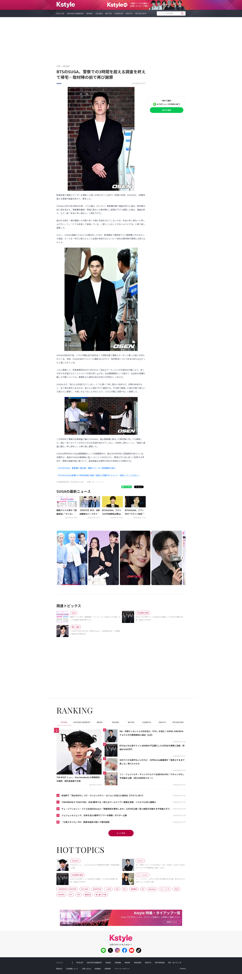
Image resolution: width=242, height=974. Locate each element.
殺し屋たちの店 (101, 894)
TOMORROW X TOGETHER (67, 889)
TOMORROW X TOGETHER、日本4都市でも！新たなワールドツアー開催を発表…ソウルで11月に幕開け (109, 802)
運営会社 (59, 969)
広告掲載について (72, 969)
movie (108, 13)
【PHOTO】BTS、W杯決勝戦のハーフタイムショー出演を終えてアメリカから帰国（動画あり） (89, 512)
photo (129, 13)
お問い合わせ (86, 969)
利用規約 (98, 969)
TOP (58, 66)
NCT (70, 894)
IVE (143, 889)
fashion (118, 13)
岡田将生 (88, 894)
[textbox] (171, 13)
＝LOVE (108, 889)
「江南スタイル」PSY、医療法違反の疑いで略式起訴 (86, 821)
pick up (60, 13)
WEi (117, 889)
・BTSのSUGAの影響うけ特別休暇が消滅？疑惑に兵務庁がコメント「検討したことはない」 (98, 475)
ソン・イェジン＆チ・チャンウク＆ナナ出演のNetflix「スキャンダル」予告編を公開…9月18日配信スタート (152, 776)
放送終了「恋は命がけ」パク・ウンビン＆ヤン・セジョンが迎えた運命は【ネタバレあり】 (103, 795)
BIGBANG (61, 894)
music (90, 13)
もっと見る (121, 833)
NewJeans (152, 889)
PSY (124, 889)
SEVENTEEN (97, 889)
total (64, 722)
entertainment (75, 13)
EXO (78, 894)
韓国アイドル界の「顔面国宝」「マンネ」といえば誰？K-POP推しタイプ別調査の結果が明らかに (66, 512)
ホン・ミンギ (164, 889)
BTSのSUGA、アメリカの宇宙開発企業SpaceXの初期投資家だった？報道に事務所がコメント (112, 512)
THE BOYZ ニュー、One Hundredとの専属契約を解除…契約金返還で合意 (78, 779)
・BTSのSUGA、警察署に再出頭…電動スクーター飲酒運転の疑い (86, 468)
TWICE (176, 889)
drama (99, 13)
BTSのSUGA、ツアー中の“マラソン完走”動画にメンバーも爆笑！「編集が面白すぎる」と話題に (135, 512)
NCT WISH (84, 889)
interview (141, 13)
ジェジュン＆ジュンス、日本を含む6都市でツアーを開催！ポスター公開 (94, 815)
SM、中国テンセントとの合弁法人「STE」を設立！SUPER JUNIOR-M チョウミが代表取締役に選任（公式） (151, 733)
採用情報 (108, 969)
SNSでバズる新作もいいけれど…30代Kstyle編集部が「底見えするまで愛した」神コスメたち (152, 761)
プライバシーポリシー (122, 969)
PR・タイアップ (174, 962)
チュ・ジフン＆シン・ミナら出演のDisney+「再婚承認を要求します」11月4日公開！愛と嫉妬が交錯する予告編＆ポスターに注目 (117, 809)
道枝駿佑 (134, 889)
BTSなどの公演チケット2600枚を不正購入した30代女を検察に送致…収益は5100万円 (152, 747)
